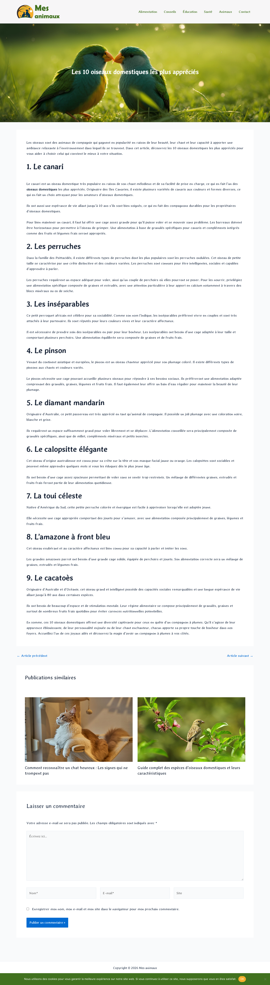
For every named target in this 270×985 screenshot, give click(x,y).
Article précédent (32, 655)
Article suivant (240, 655)
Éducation (190, 12)
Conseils (170, 12)
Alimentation (147, 12)
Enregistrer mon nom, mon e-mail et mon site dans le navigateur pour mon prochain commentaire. (105, 909)
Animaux (225, 12)
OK (242, 978)
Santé (208, 12)
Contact (244, 12)
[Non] (265, 979)
